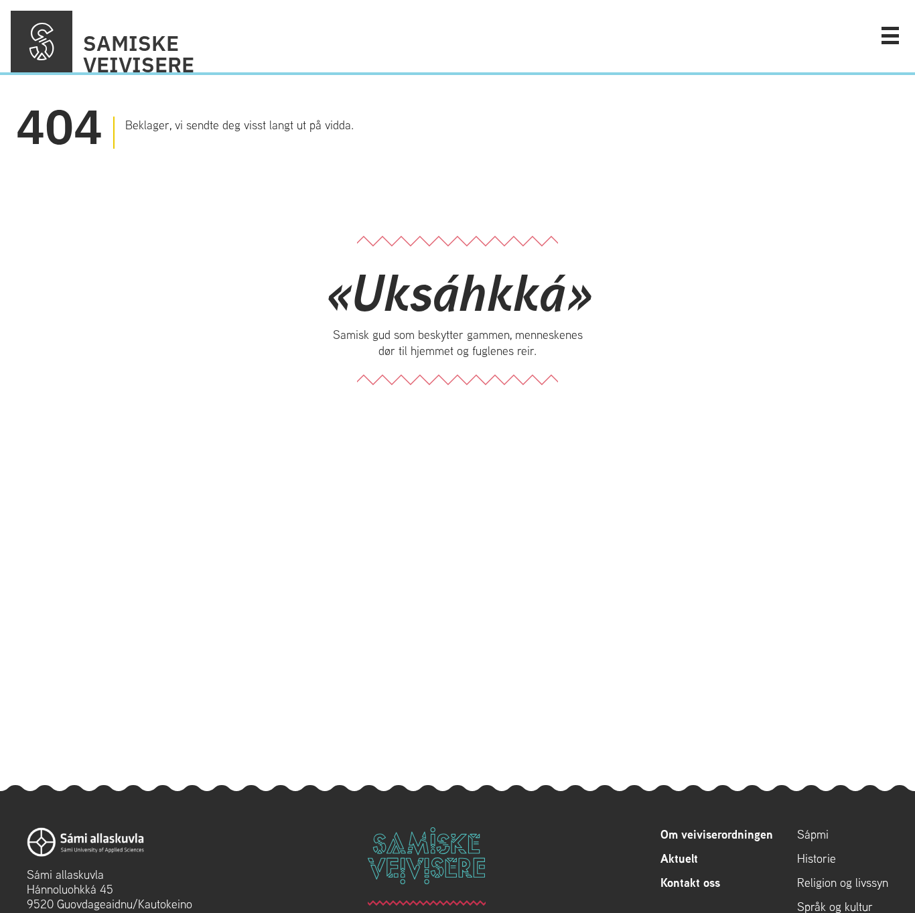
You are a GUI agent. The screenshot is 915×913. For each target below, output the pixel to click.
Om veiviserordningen (716, 834)
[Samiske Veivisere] (41, 41)
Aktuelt (679, 858)
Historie (816, 858)
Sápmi (813, 834)
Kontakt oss (690, 882)
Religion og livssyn (842, 882)
